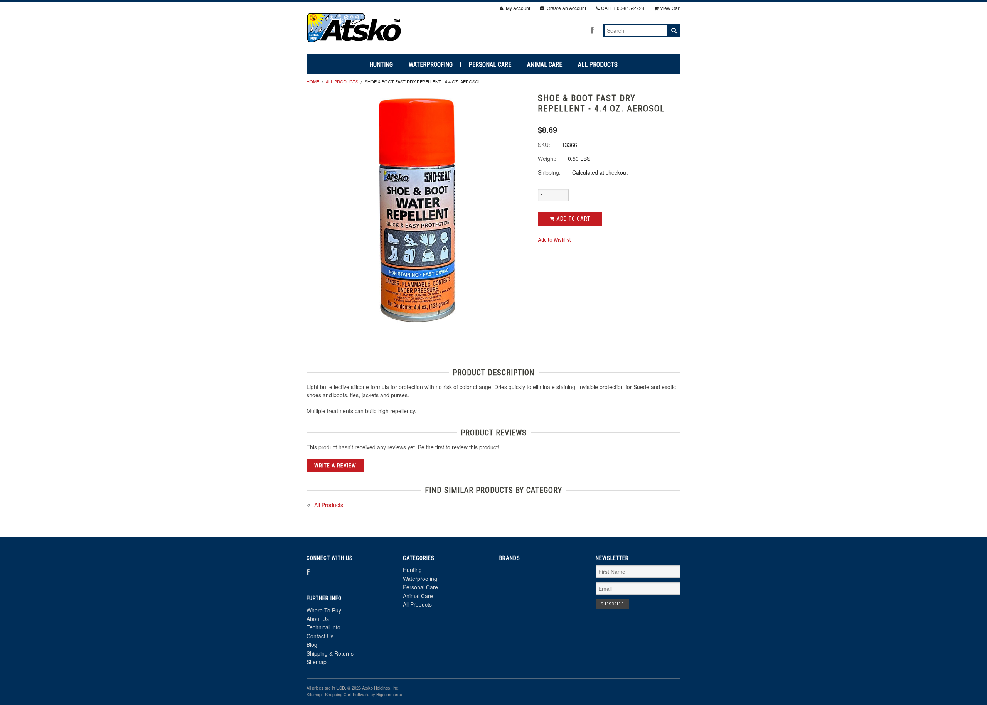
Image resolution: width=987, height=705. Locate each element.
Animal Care (544, 64)
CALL (622, 8)
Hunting (381, 64)
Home (313, 81)
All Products (598, 64)
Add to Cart (572, 219)
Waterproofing (431, 64)
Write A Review (335, 465)
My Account (517, 8)
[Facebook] (592, 29)
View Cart (670, 8)
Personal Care (489, 64)
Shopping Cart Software (347, 694)
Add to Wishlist (554, 240)
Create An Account (566, 8)
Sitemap (317, 662)
